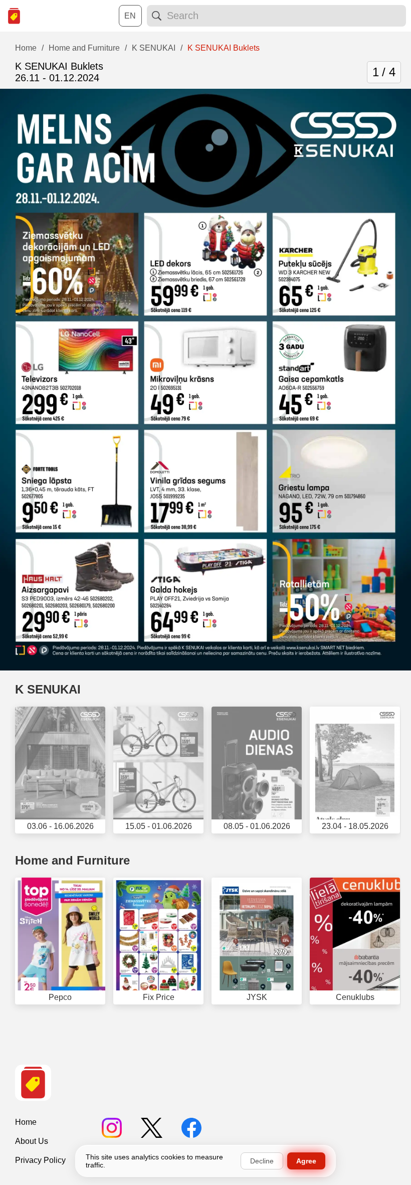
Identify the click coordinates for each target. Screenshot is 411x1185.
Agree (306, 1161)
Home (26, 1122)
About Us (31, 1141)
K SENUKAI (48, 689)
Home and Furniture (72, 860)
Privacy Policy (40, 1160)
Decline (262, 1161)
